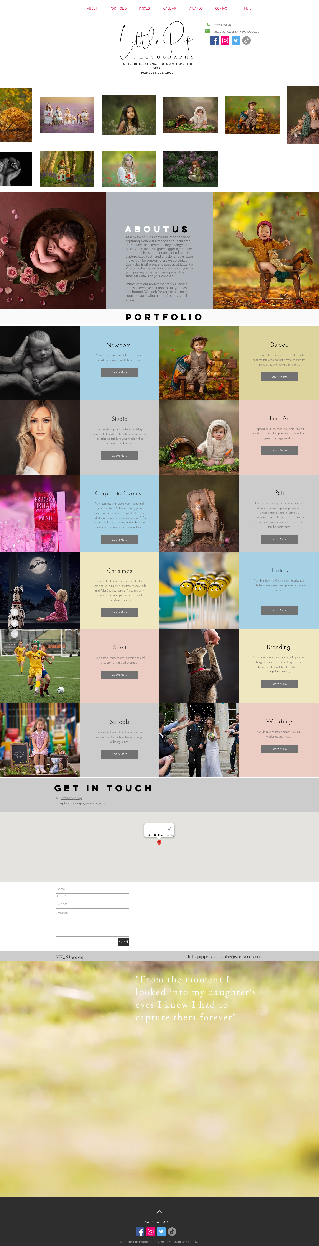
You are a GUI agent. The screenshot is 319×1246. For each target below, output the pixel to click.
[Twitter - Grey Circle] (14, 623)
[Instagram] (225, 40)
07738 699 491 (223, 24)
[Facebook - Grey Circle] (14, 612)
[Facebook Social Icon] (214, 40)
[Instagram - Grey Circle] (14, 634)
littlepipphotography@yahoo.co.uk (236, 31)
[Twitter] (236, 40)
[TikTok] (246, 40)
